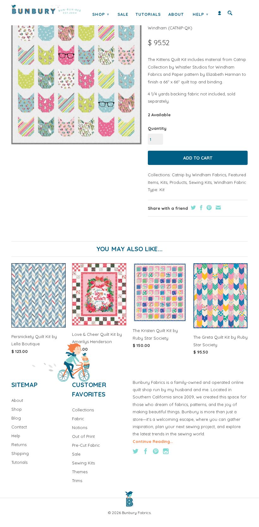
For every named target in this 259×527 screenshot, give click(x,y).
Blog (16, 418)
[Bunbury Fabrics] (46, 10)
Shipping (20, 453)
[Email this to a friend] (217, 207)
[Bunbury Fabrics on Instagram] (166, 451)
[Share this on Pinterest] (208, 207)
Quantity (157, 128)
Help (200, 14)
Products (178, 182)
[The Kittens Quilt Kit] (76, 79)
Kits (163, 182)
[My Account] (219, 14)
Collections (83, 409)
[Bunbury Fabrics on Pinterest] (156, 451)
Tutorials (148, 14)
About (176, 14)
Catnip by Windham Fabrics (199, 174)
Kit (162, 189)
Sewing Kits (200, 182)
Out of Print (83, 436)
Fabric (78, 418)
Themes (79, 471)
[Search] (230, 14)
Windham (157, 27)
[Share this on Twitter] (192, 207)
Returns (19, 444)
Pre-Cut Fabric (86, 445)
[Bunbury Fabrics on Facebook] (145, 451)
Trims (77, 480)
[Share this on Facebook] (200, 207)
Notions (79, 427)
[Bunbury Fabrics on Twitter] (135, 451)
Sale (122, 14)
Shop (100, 14)
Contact (19, 426)
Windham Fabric (230, 182)
